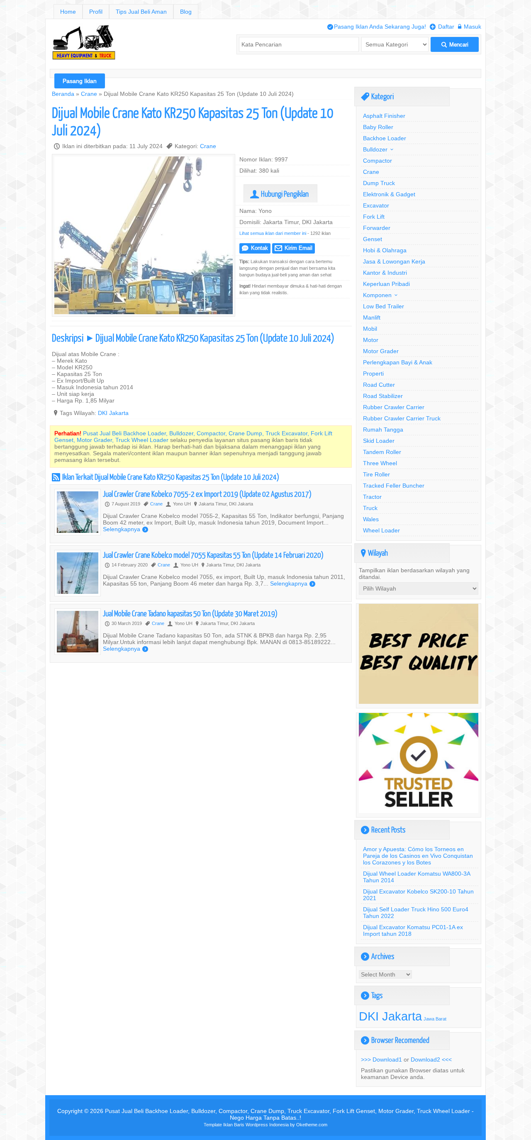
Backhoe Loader (384, 138)
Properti (373, 373)
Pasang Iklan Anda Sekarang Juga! (376, 26)
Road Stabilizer (383, 396)
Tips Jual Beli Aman (141, 11)
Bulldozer (375, 149)
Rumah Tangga (383, 429)
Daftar (442, 26)
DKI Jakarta (113, 413)
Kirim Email (293, 247)
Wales (371, 519)
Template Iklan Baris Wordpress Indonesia (246, 1125)
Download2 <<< (431, 1059)
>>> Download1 (381, 1059)
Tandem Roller (382, 452)
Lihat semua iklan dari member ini (272, 233)
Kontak (255, 247)
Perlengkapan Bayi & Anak (397, 362)
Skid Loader (379, 440)
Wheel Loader (381, 530)
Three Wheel (380, 463)
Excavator (376, 205)
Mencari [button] (454, 44)
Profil (95, 11)
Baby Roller (378, 127)
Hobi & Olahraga (385, 250)
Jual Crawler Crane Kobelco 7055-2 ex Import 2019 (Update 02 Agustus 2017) (207, 493)
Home (68, 11)
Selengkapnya (125, 529)
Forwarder (376, 228)
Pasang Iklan (80, 81)
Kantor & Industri (385, 272)
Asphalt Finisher (384, 115)
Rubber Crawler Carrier (393, 407)
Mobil (370, 328)
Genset (372, 239)
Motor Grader (381, 351)
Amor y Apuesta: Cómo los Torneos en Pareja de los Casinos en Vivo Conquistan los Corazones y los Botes (418, 856)
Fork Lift (374, 216)
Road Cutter (379, 384)
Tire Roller (376, 474)
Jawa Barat (435, 1019)
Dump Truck (379, 183)
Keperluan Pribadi (386, 284)
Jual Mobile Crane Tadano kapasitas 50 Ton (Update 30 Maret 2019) (190, 613)
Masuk (469, 26)
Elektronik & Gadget (389, 194)
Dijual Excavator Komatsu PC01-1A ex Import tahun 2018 (413, 930)
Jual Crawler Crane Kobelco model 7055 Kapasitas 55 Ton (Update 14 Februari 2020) (213, 554)
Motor (370, 340)
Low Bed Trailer (383, 306)
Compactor (377, 160)
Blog (186, 11)
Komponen (377, 295)
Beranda (63, 93)
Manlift (371, 317)
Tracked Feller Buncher (393, 485)
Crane (89, 93)
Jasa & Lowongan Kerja (394, 261)
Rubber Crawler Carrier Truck (402, 418)
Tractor (372, 496)
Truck (370, 508)
